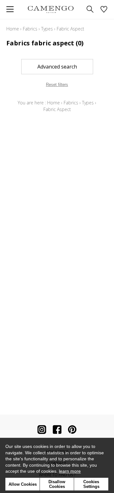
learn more (70, 471)
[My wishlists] (104, 9)
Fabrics (30, 29)
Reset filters (57, 84)
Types (47, 29)
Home (12, 29)
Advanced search (57, 66)
